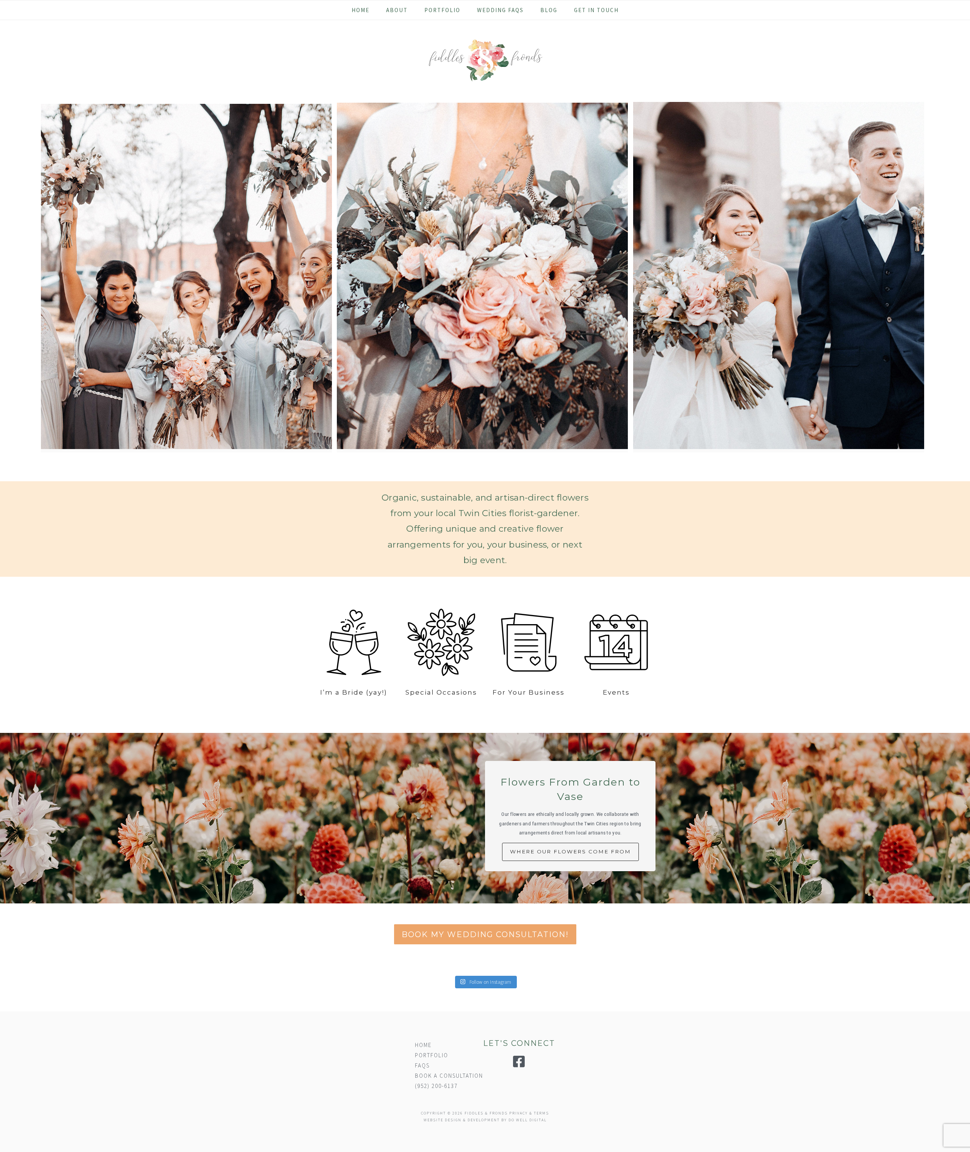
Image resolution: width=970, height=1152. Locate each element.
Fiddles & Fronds (485, 60)
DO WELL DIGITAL (527, 1120)
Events (616, 692)
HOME (423, 1045)
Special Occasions (441, 692)
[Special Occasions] (441, 644)
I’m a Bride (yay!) (353, 692)
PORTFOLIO (431, 1055)
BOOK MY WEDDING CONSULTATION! (485, 934)
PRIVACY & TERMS (529, 1113)
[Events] (616, 644)
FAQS (422, 1065)
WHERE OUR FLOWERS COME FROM (570, 851)
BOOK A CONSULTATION (449, 1075)
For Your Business (529, 692)
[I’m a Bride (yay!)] (353, 644)
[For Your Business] (529, 644)
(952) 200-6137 (436, 1085)
